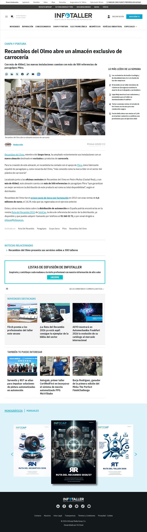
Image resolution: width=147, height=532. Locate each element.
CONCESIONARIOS (43, 26)
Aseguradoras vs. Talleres (78, 2)
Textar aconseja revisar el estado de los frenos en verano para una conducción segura (124, 106)
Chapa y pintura (15, 44)
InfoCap (42, 212)
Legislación (25, 2)
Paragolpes (41, 228)
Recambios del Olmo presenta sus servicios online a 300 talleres (43, 250)
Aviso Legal (58, 515)
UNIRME (55, 277)
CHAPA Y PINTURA (60, 26)
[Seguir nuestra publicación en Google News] (38, 74)
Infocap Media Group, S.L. (76, 521)
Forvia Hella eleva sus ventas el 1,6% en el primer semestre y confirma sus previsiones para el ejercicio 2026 (124, 116)
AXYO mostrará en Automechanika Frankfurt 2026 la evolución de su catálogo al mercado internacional (86, 333)
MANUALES (33, 410)
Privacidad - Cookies (105, 515)
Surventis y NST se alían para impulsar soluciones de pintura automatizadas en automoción (21, 385)
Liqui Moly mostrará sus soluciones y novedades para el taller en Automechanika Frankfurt (124, 97)
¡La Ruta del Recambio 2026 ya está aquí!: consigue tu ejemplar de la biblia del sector (54, 331)
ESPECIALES (130, 26)
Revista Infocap (45, 7)
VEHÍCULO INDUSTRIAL (112, 26)
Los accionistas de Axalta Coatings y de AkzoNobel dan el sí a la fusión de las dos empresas (124, 78)
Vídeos (46, 2)
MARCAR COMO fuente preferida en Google (124, 2)
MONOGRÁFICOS (14, 410)
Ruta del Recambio (26, 228)
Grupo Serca (54, 228)
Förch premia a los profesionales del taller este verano (20, 330)
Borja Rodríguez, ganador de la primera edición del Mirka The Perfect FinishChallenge (86, 385)
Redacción (18, 145)
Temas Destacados (12, 2)
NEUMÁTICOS (94, 26)
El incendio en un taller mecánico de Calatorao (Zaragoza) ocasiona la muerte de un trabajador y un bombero (124, 87)
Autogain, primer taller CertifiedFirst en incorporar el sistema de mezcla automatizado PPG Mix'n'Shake (54, 387)
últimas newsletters (64, 7)
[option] (73, 452)
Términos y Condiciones (86, 515)
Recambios (62, 2)
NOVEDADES (15, 26)
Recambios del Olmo (14, 154)
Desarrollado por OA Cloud (73, 525)
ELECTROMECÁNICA (78, 26)
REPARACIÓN (27, 26)
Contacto (37, 515)
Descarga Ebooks (84, 7)
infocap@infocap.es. (14, 220)
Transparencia (70, 515)
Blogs (53, 2)
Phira (79, 165)
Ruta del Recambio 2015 (23, 212)
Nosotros (47, 515)
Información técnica (96, 2)
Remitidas (36, 2)
